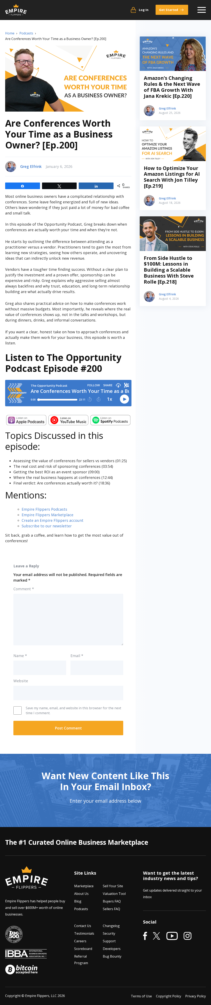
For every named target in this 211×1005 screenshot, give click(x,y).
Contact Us (82, 926)
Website (20, 680)
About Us (81, 893)
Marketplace (84, 886)
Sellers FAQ (111, 909)
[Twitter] (157, 936)
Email (76, 655)
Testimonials (84, 933)
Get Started (168, 10)
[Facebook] (145, 936)
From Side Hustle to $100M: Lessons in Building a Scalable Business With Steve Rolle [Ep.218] (169, 269)
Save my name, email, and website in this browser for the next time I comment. (73, 710)
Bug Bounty (112, 956)
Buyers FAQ (112, 901)
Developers (112, 948)
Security (109, 933)
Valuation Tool (114, 893)
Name (20, 655)
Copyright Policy (168, 996)
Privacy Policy (195, 996)
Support (109, 941)
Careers (80, 941)
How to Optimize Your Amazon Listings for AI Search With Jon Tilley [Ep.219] (172, 177)
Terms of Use (141, 996)
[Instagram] (187, 936)
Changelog (111, 926)
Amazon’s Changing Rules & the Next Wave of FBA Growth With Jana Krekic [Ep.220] (172, 86)
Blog (77, 901)
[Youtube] (172, 936)
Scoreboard (83, 948)
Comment (23, 588)
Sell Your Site (113, 886)
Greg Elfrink (31, 166)
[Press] (13, 940)
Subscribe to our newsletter (47, 525)
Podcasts (81, 909)
